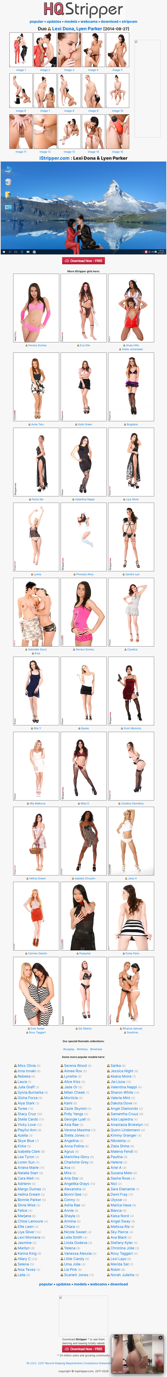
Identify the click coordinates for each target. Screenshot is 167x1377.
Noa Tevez (27, 1269)
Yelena (69, 1248)
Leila (21, 1275)
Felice (22, 1210)
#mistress (96, 1049)
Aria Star (71, 1178)
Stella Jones (74, 1135)
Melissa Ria (120, 1226)
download (109, 21)
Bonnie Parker (29, 1200)
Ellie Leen (26, 1226)
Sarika (116, 1065)
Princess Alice (84, 574)
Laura (22, 1082)
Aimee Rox (73, 1071)
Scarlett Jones (76, 1275)
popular (36, 21)
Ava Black (119, 1237)
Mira (67, 1173)
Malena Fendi (122, 1151)
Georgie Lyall (75, 1119)
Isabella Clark (29, 1151)
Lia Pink (70, 1269)
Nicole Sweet (75, 1232)
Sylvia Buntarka (30, 1092)
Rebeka (24, 1076)
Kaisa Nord (120, 1216)
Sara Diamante (123, 1189)
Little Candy (74, 1259)
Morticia (71, 1098)
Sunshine (132, 1032)
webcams (89, 21)
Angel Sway (120, 1221)
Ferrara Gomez (37, 345)
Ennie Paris (132, 953)
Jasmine (25, 1243)
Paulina (117, 1157)
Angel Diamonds (124, 1108)
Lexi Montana (29, 1237)
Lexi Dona (63, 28)
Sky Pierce (119, 1232)
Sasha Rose (120, 1178)
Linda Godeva (75, 1243)
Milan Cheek (74, 1092)
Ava (67, 1167)
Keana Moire (121, 1076)
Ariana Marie (28, 1167)
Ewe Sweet (37, 1028)
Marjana (24, 1216)
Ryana (85, 728)
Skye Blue (26, 1141)
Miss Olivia (27, 1065)
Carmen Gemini (37, 953)
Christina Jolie (122, 1248)
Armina (70, 1221)
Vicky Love (27, 1124)
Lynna (37, 574)
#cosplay (69, 1049)
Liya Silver (132, 499)
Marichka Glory (76, 1157)
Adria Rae (72, 1205)
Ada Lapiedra (122, 1119)
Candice (132, 649)
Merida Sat (120, 1264)
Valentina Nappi (85, 499)
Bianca (116, 1210)
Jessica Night (122, 1071)
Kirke (22, 1146)
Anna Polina (74, 1146)
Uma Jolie (72, 1264)
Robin (115, 1269)
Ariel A (116, 1167)
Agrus (69, 1151)
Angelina (71, 1141)
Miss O (85, 803)
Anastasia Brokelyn (127, 1124)
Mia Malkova (37, 803)
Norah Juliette (122, 1275)
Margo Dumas (29, 1189)
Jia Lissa (118, 1082)
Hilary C (24, 1259)
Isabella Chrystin (85, 878)
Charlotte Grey (76, 1162)
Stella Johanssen (132, 349)
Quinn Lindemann (125, 1130)
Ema (37, 653)
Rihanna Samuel (132, 1028)
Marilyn (24, 1248)
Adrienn (24, 1184)
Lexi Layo (118, 1259)
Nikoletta (118, 1141)
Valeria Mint (120, 1098)
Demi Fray (119, 1194)
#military (82, 1049)
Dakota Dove (121, 1103)
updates (54, 21)
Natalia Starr (28, 1173)
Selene (23, 1264)
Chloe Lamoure (30, 1221)
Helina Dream (37, 878)
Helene (116, 1162)
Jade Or (70, 1087)
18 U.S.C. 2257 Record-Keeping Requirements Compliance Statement (69, 1363)
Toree (22, 1108)
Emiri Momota (132, 728)
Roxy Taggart (37, 1032)
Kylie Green (85, 424)
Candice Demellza (132, 803)
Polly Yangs (73, 1114)
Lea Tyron (26, 1157)
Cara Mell (25, 1178)
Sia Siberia (84, 1028)
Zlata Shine (120, 1146)
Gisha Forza (28, 1098)
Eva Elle (85, 345)
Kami (68, 1103)
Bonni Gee (72, 1194)
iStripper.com (54, 158)
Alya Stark (26, 1103)
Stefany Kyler (122, 1243)
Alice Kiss (72, 1082)
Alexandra (72, 1189)
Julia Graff (26, 1087)
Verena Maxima (77, 1130)
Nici (114, 1184)
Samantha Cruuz (124, 1114)
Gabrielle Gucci (37, 649)
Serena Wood (75, 1065)
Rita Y (37, 728)
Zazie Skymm (75, 1108)
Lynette (70, 1076)
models (70, 21)
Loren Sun (26, 1162)
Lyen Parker (89, 28)
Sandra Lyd (132, 574)
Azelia (23, 1135)
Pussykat (85, 953)
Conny (69, 1200)
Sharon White (122, 1092)
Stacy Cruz (27, 1114)
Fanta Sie (37, 499)
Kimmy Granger (124, 1135)
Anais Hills (132, 345)
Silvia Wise (27, 1205)
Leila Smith (73, 1237)
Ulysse (116, 1200)
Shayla (69, 1216)
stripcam (129, 21)
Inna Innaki (27, 1071)
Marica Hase (121, 1205)
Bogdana (132, 424)
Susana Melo (121, 1173)
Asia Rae (71, 1124)
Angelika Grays (76, 1184)
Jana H (132, 878)
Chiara (69, 1226)
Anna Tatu (37, 424)
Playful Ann (27, 1130)
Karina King (27, 1253)
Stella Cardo (28, 1119)
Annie (69, 1210)
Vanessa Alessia (77, 1253)
